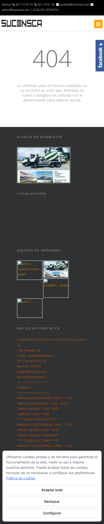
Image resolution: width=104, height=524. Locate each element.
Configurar (52, 513)
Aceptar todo (52, 490)
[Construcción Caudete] (21, 27)
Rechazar (52, 501)
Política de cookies (20, 478)
